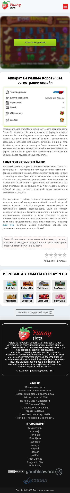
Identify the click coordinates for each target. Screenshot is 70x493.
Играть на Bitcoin (35, 411)
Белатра (35, 441)
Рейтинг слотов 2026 (35, 397)
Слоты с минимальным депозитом (35, 394)
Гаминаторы (35, 428)
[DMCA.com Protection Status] (16, 472)
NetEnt (35, 455)
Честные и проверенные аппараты (35, 418)
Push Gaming (35, 459)
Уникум (35, 445)
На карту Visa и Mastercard (35, 401)
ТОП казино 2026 (35, 404)
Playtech (35, 448)
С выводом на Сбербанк (35, 407)
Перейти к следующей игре (33, 312)
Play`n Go (35, 435)
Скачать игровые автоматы (35, 390)
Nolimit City (35, 465)
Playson (35, 452)
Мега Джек (35, 438)
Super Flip (8, 225)
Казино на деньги (35, 387)
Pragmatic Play (35, 462)
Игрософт (35, 431)
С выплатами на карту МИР (35, 414)
